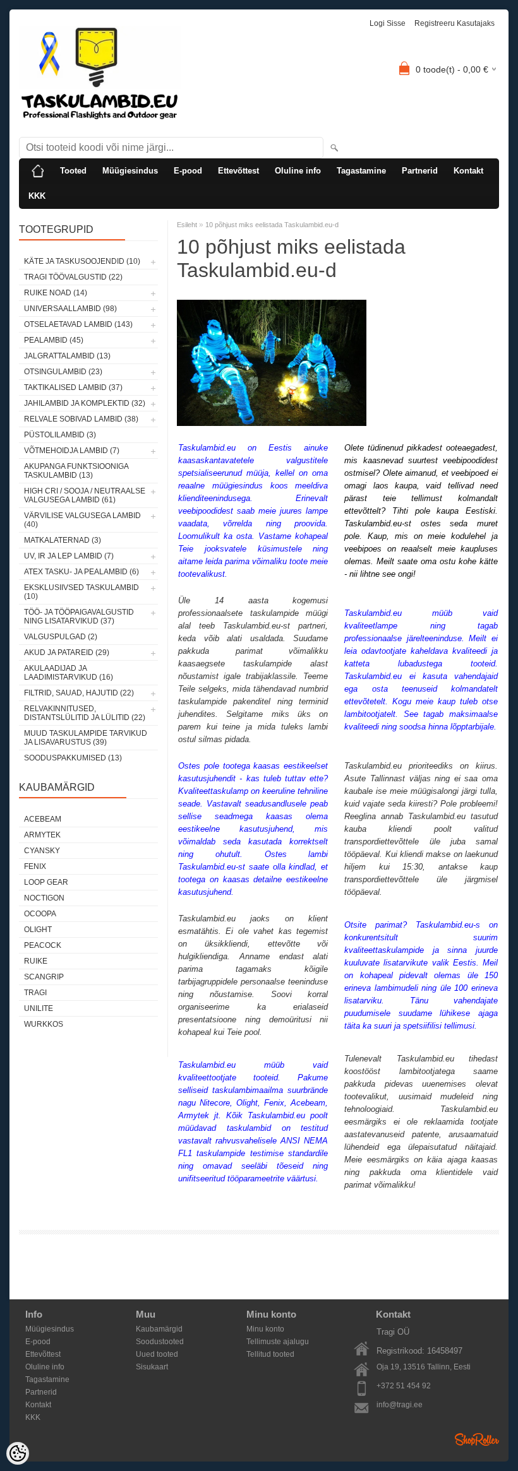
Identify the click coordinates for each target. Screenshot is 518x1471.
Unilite (38, 1008)
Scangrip (44, 976)
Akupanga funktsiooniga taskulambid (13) (76, 471)
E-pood (188, 170)
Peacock (42, 945)
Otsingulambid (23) (63, 371)
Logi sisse (388, 23)
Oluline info (298, 170)
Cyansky (42, 850)
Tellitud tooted (270, 1354)
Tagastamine (361, 170)
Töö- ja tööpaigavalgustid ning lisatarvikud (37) (79, 616)
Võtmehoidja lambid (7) (71, 450)
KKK (36, 196)
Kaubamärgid (159, 1329)
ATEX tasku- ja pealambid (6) (81, 571)
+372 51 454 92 (403, 1385)
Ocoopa (40, 913)
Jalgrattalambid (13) (67, 356)
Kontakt (468, 170)
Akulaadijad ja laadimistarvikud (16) (68, 673)
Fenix (35, 866)
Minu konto (265, 1329)
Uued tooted (157, 1354)
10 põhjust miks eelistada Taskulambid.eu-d (272, 224)
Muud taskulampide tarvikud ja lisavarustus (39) (85, 738)
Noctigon (44, 898)
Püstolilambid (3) (60, 434)
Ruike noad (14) (55, 292)
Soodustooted (160, 1341)
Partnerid (420, 170)
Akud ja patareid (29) (66, 652)
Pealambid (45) (53, 340)
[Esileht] (38, 171)
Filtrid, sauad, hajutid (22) (79, 692)
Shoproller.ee (477, 1439)
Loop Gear (46, 882)
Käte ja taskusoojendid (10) (82, 261)
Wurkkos (43, 1024)
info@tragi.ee (399, 1404)
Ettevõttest (238, 170)
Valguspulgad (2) (60, 636)
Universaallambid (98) (70, 308)
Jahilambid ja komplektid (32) (84, 403)
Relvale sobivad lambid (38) (81, 419)
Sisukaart (152, 1366)
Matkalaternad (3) (62, 540)
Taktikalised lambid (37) (73, 387)
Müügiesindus (130, 170)
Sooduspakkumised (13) (73, 757)
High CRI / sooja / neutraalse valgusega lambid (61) (84, 495)
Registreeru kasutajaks (454, 23)
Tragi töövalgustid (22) (73, 277)
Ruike (35, 961)
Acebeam (42, 819)
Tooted (73, 170)
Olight (38, 929)
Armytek (42, 834)
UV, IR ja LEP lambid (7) (69, 556)
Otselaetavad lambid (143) (78, 324)
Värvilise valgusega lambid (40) (82, 520)
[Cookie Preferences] (17, 1453)
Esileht (187, 224)
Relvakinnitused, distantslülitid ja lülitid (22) (84, 713)
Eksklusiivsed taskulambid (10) (81, 592)
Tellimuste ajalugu (277, 1341)
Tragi (35, 992)
